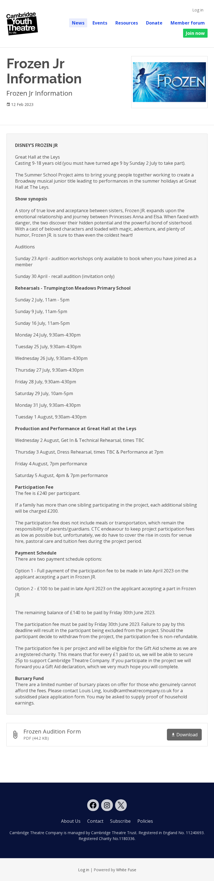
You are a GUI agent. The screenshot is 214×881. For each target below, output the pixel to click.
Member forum (188, 23)
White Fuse (126, 869)
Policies (145, 821)
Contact (95, 821)
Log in (197, 10)
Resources (126, 23)
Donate (154, 23)
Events (100, 23)
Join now (195, 33)
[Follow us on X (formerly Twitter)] (121, 805)
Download (187, 735)
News (78, 23)
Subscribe (120, 821)
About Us (71, 821)
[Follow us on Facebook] (93, 805)
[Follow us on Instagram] (107, 805)
